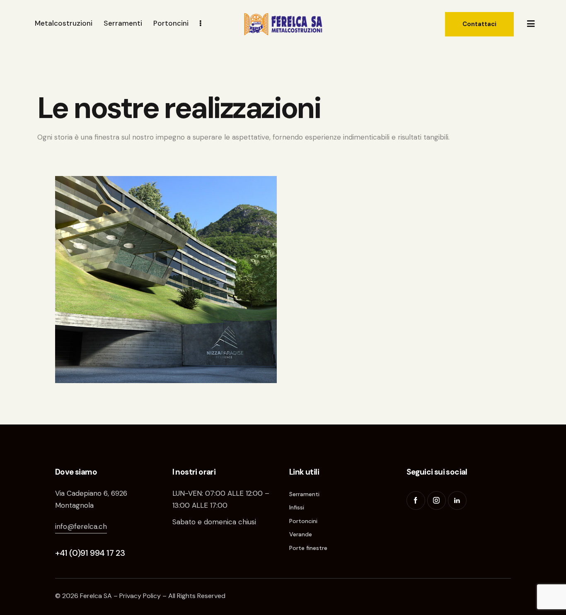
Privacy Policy (140, 595)
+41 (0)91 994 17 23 (90, 552)
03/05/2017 (101, 358)
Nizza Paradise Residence (133, 349)
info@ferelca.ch (81, 526)
